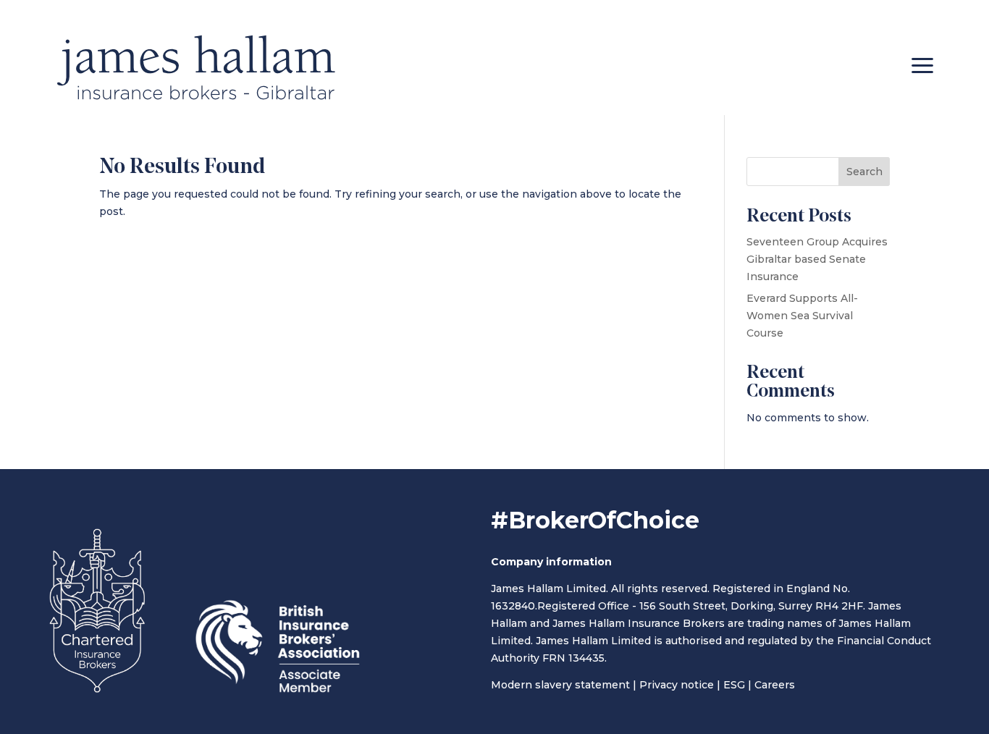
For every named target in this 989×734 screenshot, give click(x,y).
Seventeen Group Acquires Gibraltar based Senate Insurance (817, 259)
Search (864, 171)
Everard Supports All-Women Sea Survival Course (802, 315)
